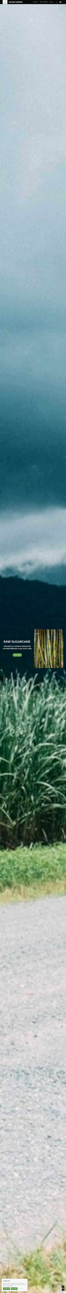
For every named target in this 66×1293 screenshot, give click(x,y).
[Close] (54, 630)
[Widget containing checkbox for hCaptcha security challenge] (30, 648)
